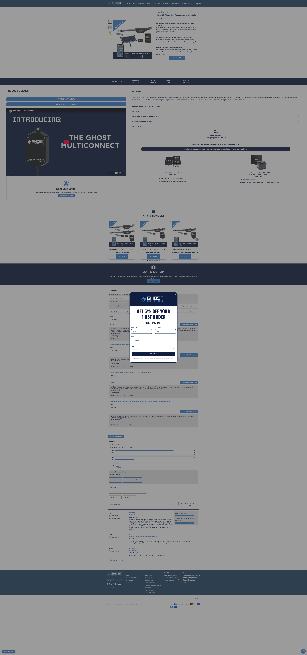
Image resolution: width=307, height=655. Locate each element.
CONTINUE (153, 354)
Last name (158, 327)
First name (134, 327)
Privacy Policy (152, 358)
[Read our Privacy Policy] (174, 348)
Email (132, 336)
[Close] (175, 294)
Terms (147, 358)
